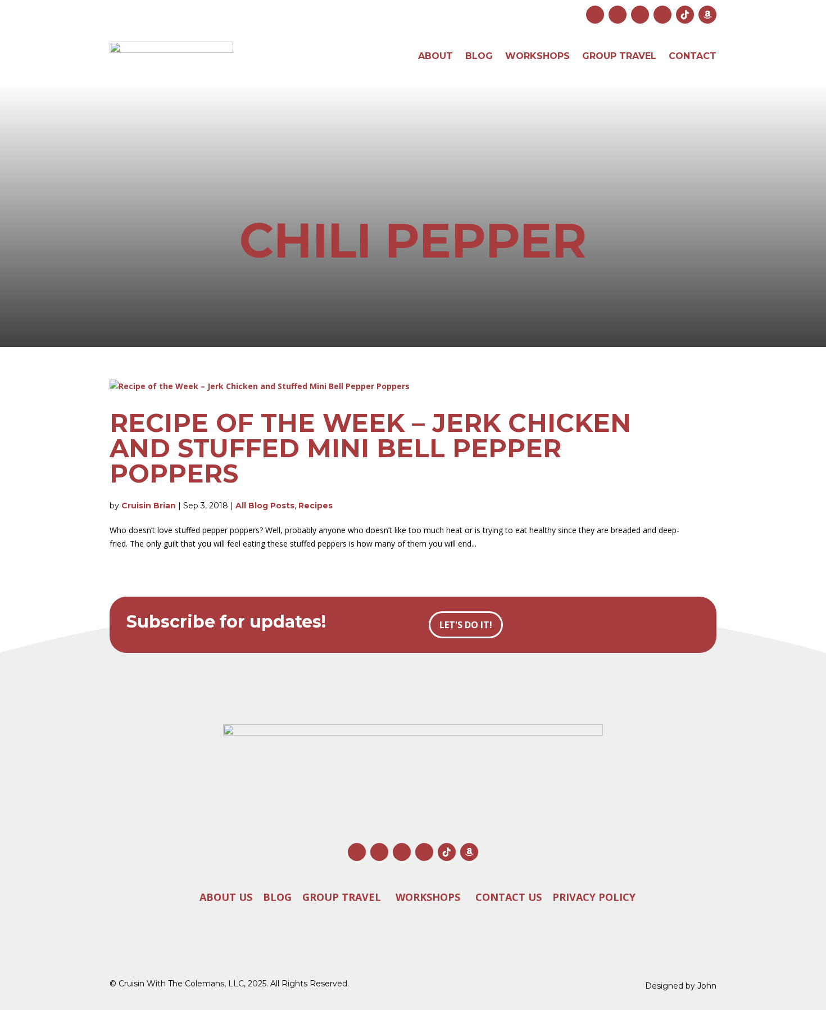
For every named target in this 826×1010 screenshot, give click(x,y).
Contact (692, 56)
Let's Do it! (465, 625)
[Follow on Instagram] (595, 15)
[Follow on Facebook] (618, 15)
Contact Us (508, 896)
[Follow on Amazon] (707, 15)
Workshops (537, 56)
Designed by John (680, 986)
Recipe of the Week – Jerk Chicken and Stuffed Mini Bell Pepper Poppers (370, 448)
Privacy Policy (594, 896)
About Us (225, 896)
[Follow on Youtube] (640, 15)
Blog (479, 56)
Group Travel (619, 56)
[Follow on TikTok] (685, 15)
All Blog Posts (264, 506)
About (435, 56)
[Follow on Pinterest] (662, 15)
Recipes (315, 506)
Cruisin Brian (148, 506)
